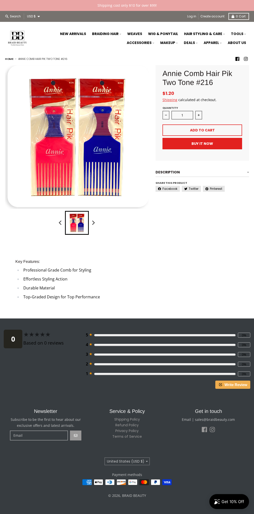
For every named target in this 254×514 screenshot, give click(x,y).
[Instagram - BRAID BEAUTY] (246, 59)
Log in (191, 16)
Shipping (169, 99)
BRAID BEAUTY (134, 495)
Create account (212, 16)
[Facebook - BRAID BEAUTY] (237, 59)
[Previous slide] (60, 223)
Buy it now (202, 143)
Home (9, 59)
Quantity (170, 108)
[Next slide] (93, 223)
